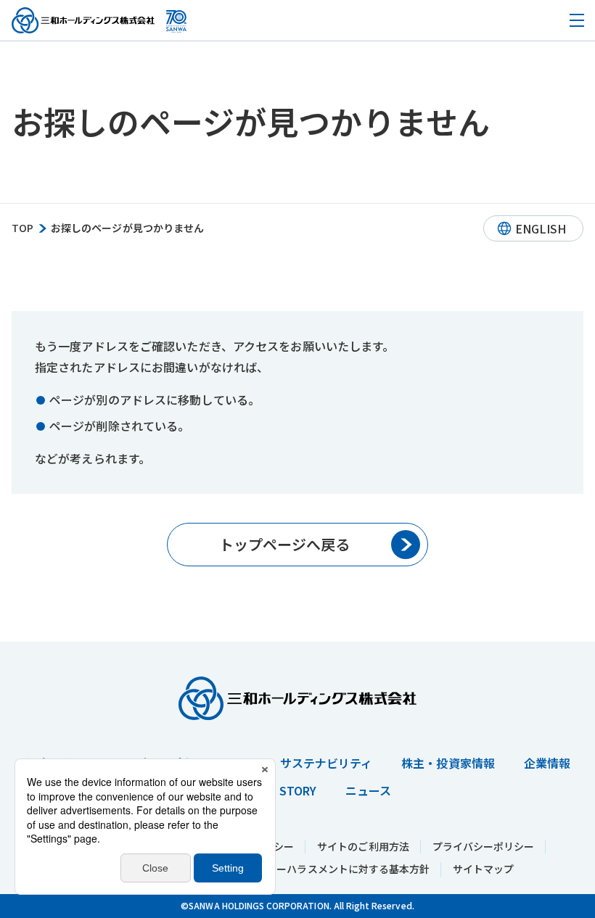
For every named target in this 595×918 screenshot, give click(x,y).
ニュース (368, 790)
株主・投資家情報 (447, 763)
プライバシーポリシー (483, 846)
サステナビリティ (326, 763)
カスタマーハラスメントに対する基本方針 (333, 868)
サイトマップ (483, 868)
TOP (22, 228)
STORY (297, 790)
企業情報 (547, 763)
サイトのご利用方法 (363, 846)
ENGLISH (540, 228)
